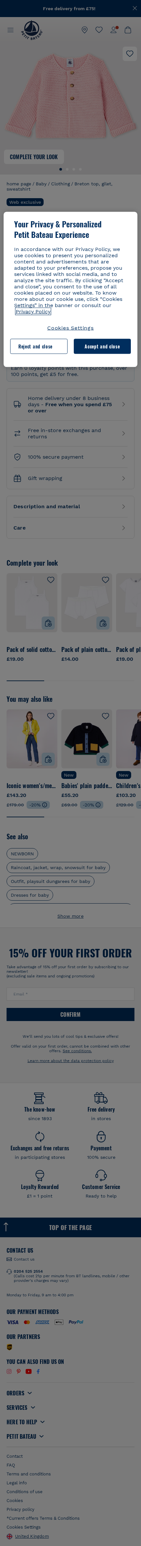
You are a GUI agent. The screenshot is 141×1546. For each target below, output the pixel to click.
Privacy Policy (33, 311)
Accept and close (102, 346)
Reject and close (35, 346)
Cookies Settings (70, 327)
